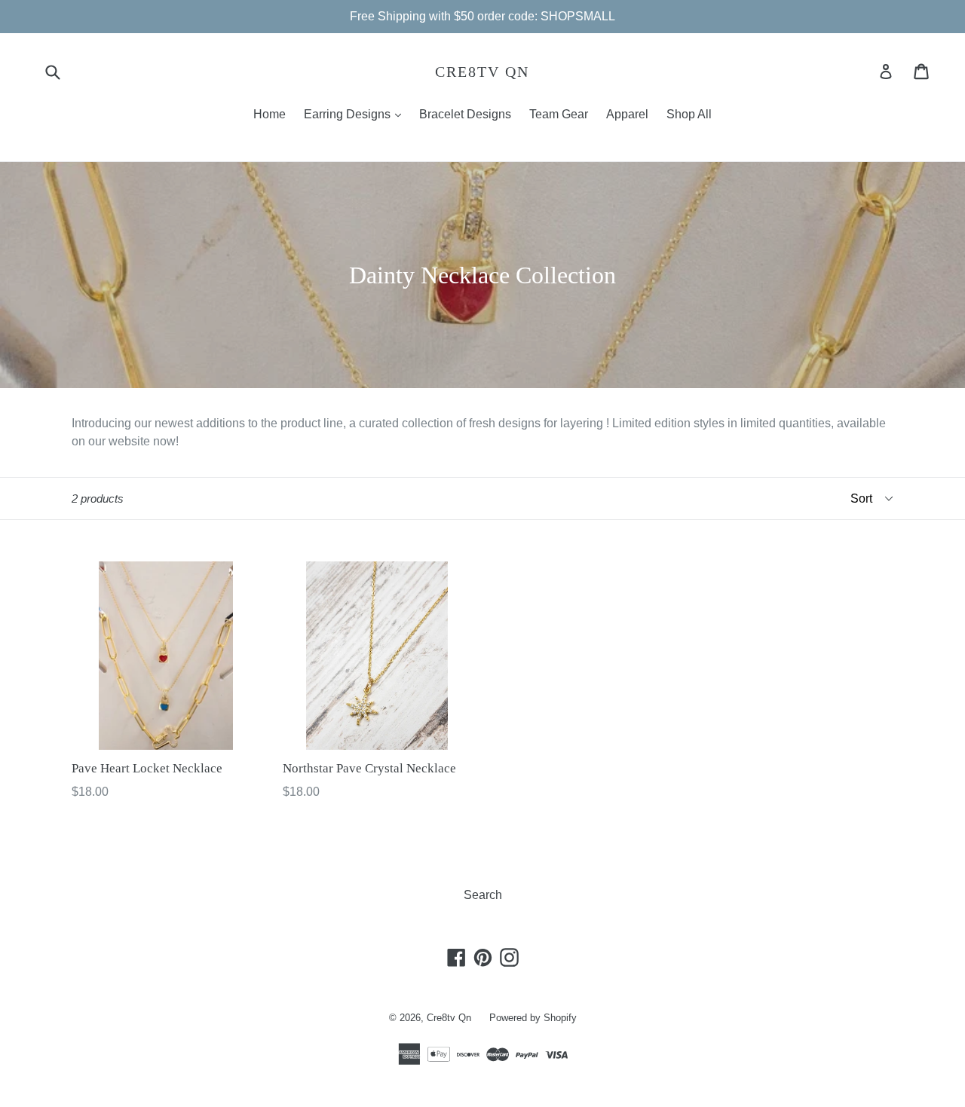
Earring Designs (356, 114)
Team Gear (558, 114)
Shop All (689, 114)
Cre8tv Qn (482, 71)
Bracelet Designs (465, 114)
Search (483, 894)
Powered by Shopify (533, 1017)
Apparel (627, 114)
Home (269, 114)
